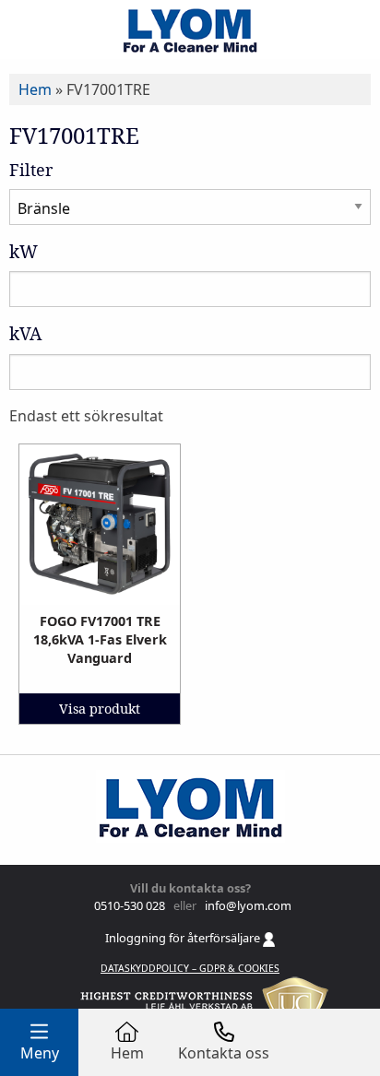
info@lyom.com (245, 905)
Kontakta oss (223, 1053)
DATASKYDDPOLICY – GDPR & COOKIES (190, 968)
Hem (35, 89)
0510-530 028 (128, 905)
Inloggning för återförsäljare (184, 937)
